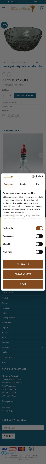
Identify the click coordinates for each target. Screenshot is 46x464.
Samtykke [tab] (8, 184)
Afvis (23, 284)
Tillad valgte (23, 274)
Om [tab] (37, 184)
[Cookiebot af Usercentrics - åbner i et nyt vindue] (32, 177)
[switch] (39, 236)
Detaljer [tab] (23, 184)
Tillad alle (23, 264)
